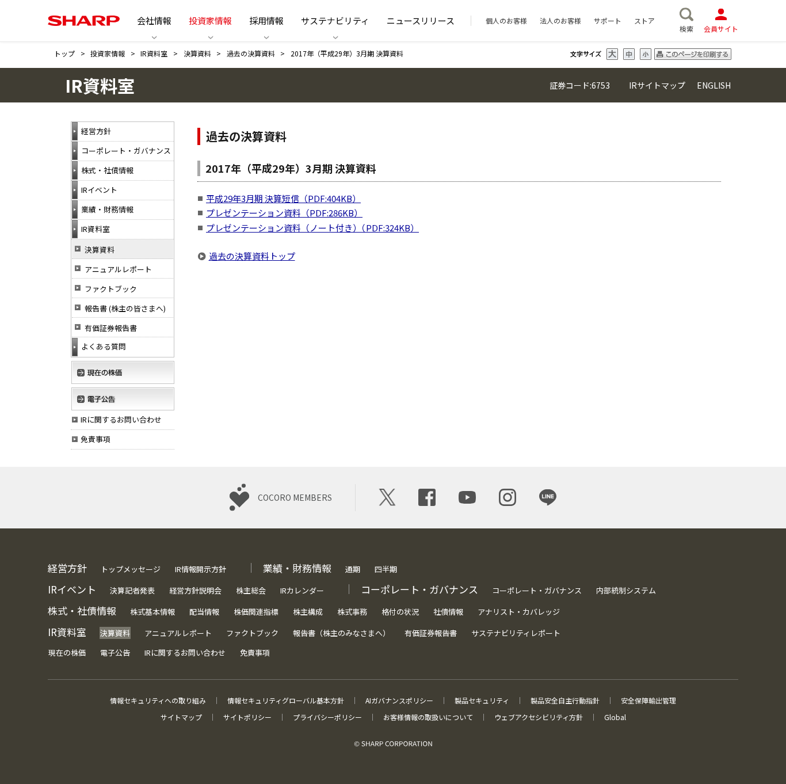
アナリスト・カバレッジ (519, 611)
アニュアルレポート (118, 269)
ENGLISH (713, 85)
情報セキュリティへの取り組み (158, 700)
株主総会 (251, 590)
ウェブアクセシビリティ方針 (538, 717)
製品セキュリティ (482, 700)
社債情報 (448, 611)
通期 (352, 569)
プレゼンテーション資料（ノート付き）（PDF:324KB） (312, 228)
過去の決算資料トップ (252, 256)
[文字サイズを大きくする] (612, 54)
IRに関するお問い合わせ (185, 652)
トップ (64, 53)
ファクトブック (111, 288)
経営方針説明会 (195, 590)
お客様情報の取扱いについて (428, 717)
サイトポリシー (247, 717)
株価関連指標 (256, 611)
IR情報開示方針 (200, 569)
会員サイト (721, 28)
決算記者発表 (132, 590)
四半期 (386, 569)
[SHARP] (84, 21)
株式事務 (352, 611)
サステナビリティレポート (515, 632)
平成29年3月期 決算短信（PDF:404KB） (283, 198)
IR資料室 (153, 53)
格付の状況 (400, 611)
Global (615, 717)
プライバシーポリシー (327, 717)
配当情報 (204, 611)
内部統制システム (626, 590)
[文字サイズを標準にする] (629, 54)
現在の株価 (67, 652)
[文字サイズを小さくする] (645, 54)
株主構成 (308, 611)
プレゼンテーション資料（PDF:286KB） (284, 213)
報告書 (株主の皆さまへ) (125, 308)
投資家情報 (107, 53)
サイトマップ (181, 717)
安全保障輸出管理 (648, 700)
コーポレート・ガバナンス (537, 590)
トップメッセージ (131, 569)
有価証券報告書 (111, 327)
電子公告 (115, 652)
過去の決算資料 (251, 53)
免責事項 (255, 652)
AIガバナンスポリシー (399, 700)
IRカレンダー (302, 590)
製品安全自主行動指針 (565, 700)
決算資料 (197, 53)
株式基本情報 (152, 611)
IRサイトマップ (657, 85)
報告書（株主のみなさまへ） (341, 632)
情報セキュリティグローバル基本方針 (285, 700)
